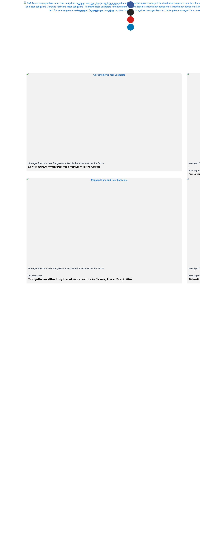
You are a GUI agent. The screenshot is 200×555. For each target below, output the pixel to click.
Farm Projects (111, 4)
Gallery (81, 10)
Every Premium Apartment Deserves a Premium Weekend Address (64, 166)
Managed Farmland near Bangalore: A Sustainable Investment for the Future (66, 163)
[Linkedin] (130, 27)
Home (81, 4)
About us (94, 4)
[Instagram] (130, 12)
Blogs (111, 10)
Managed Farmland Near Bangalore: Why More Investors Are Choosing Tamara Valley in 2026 (80, 279)
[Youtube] (130, 19)
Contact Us (97, 10)
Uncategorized (35, 275)
